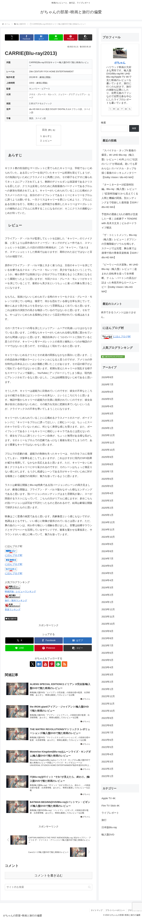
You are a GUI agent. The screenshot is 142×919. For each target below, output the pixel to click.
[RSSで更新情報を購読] (64, 664)
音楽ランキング (12, 609)
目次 (44, 129)
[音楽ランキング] (12, 604)
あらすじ (47, 136)
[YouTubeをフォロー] (45, 664)
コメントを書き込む (48, 875)
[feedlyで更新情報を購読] (58, 664)
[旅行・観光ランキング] (12, 595)
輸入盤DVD (12, 619)
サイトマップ (96, 910)
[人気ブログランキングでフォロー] (113, 356)
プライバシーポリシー (115, 910)
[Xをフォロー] (32, 664)
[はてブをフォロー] (39, 664)
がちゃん (119, 62)
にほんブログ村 (13, 555)
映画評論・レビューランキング (20, 591)
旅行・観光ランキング (16, 600)
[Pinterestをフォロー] (51, 664)
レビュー (47, 140)
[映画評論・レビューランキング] (12, 586)
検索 (103, 122)
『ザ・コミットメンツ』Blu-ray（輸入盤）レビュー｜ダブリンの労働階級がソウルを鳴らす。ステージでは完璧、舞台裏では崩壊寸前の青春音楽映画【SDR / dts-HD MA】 (120, 246)
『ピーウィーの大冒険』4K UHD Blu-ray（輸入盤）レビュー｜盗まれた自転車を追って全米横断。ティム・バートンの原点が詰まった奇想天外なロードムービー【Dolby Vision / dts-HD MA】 (120, 278)
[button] (85, 37)
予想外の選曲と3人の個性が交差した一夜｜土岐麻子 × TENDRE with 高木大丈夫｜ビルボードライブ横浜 (120, 221)
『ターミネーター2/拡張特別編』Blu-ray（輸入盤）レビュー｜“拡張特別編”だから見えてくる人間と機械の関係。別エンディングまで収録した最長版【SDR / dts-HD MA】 (120, 195)
